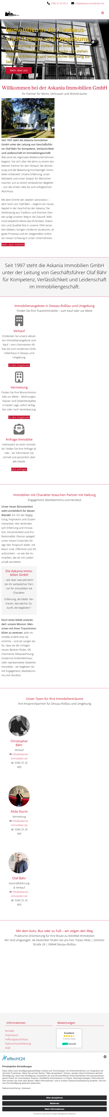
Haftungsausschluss (16, 1039)
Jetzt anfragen (19, 469)
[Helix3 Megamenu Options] (102, 13)
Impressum (11, 1035)
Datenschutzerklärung (18, 1043)
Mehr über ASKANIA (13, 244)
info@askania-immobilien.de (89, 3)
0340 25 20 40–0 (59, 3)
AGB (7, 1047)
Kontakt (9, 1030)
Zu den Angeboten (19, 365)
